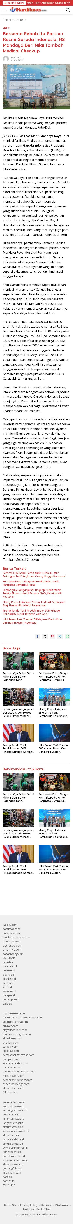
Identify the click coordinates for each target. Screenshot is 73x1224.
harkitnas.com (11, 933)
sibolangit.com (11, 941)
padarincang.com (13, 954)
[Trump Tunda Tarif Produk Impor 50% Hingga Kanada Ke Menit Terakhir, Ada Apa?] (18, 733)
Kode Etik (10, 1205)
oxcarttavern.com (13, 1075)
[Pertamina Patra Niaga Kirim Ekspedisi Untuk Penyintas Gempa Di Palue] (54, 661)
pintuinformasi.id (13, 1143)
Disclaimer (61, 1205)
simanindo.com (12, 949)
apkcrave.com (11, 1050)
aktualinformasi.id (13, 1088)
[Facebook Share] (37, 636)
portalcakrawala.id (14, 1156)
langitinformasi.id (13, 1123)
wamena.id (9, 991)
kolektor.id (9, 958)
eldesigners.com (12, 1038)
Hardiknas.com (48, 1214)
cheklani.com (11, 1042)
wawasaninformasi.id (15, 1147)
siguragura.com (12, 945)
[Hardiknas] (28, 10)
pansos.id (8, 1181)
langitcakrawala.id (13, 1118)
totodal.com (10, 1046)
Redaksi (46, 1205)
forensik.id (9, 1185)
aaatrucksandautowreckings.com (23, 1017)
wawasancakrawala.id (16, 1131)
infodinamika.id (12, 1172)
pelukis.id (8, 962)
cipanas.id (9, 974)
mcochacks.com (12, 1067)
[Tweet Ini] (45, 636)
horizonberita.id (12, 1152)
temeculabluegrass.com (17, 1034)
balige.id (8, 1003)
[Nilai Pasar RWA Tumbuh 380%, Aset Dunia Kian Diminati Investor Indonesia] (54, 733)
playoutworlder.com (15, 1030)
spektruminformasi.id (15, 1160)
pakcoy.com (10, 924)
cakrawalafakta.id (13, 1139)
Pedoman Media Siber (37, 1209)
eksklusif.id (9, 978)
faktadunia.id (10, 1092)
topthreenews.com (14, 1013)
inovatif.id (8, 983)
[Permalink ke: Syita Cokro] (6, 58)
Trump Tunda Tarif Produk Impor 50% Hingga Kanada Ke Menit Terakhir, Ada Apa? (31, 612)
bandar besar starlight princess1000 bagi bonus (31, 904)
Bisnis (6, 27)
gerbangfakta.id (12, 1168)
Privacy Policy (28, 1205)
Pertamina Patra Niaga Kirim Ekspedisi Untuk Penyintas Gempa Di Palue (31, 583)
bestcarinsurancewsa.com (18, 1055)
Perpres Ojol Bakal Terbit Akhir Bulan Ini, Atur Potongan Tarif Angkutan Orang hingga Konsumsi (34, 574)
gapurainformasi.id (14, 1102)
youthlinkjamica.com (15, 1021)
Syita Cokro (16, 57)
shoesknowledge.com (16, 1084)
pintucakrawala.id (13, 1127)
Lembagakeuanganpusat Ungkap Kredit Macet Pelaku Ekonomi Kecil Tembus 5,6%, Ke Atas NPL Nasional (32, 593)
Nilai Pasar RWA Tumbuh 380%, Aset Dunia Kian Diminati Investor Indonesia (32, 621)
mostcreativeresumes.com (19, 1071)
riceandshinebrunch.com (17, 1080)
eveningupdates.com (15, 1063)
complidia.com (11, 1059)
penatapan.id (10, 999)
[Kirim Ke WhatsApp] (67, 636)
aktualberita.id (11, 1135)
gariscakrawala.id (13, 1106)
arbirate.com (10, 1026)
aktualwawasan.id (13, 1164)
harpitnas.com (11, 929)
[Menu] (5, 10)
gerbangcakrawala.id (15, 1110)
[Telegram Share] (60, 636)
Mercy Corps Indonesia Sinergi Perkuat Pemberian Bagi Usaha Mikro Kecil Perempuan (34, 603)
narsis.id (8, 1177)
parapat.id (9, 995)
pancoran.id (10, 966)
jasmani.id (9, 970)
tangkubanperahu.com (16, 937)
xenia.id (7, 987)
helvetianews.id (12, 1114)
